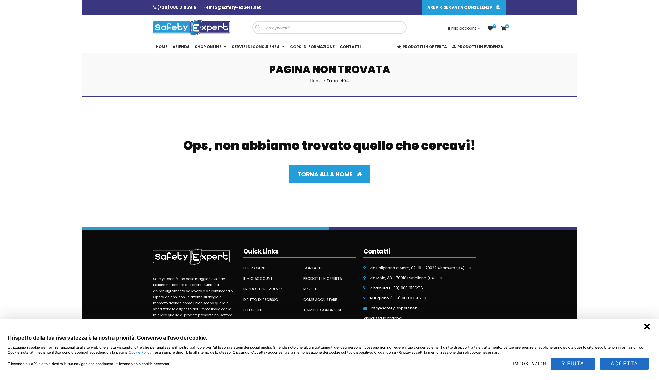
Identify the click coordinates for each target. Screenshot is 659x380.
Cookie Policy (140, 352)
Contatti (350, 46)
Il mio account (463, 28)
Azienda (181, 46)
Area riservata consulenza (460, 7)
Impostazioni (530, 363)
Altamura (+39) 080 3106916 (396, 288)
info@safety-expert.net (235, 7)
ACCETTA (624, 363)
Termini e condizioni (322, 310)
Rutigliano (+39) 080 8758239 (398, 298)
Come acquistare (320, 299)
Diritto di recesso (260, 299)
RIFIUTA (572, 363)
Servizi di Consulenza (256, 46)
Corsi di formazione (312, 46)
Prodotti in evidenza (480, 46)
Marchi (310, 289)
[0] (490, 29)
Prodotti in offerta (425, 46)
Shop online (208, 46)
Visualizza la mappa (382, 318)
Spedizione (253, 310)
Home (161, 46)
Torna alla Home (325, 174)
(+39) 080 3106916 (176, 7)
